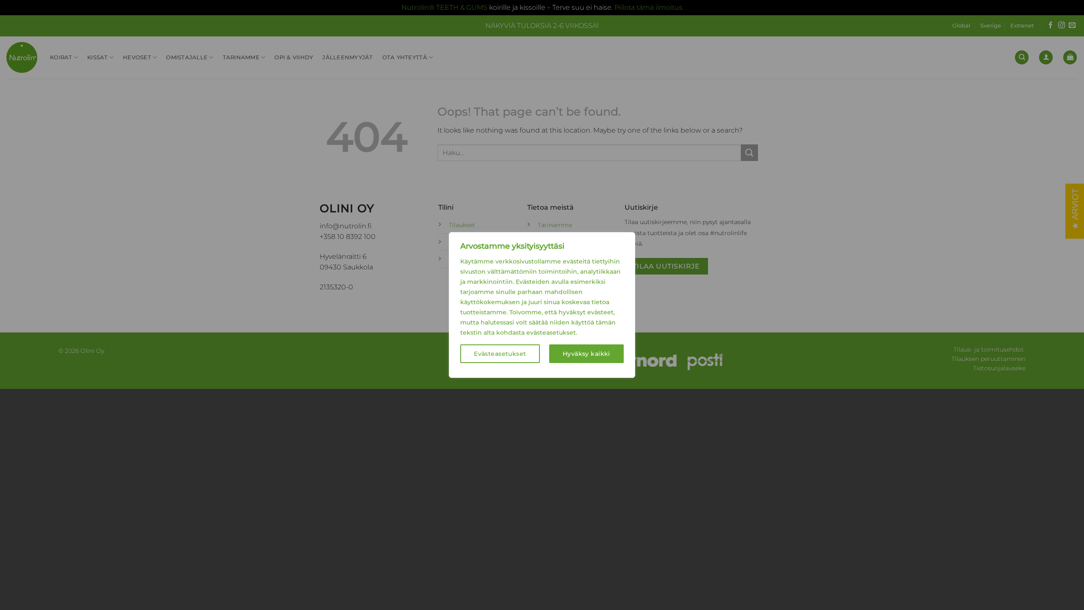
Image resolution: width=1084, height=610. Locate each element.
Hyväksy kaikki (586, 354)
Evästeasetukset (500, 354)
